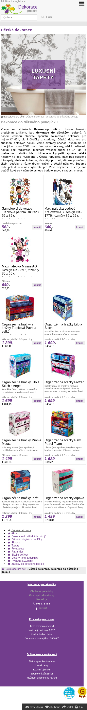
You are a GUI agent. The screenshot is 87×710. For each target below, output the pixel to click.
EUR (49, 16)
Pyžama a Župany (22, 560)
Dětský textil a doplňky (24, 557)
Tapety (15, 545)
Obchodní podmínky (41, 591)
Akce (14, 533)
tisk (80, 707)
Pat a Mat (17, 551)
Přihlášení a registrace (13, 1)
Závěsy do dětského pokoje (27, 563)
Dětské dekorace (21, 530)
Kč (43, 16)
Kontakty (41, 599)
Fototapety (17, 548)
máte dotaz (36, 707)
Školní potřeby (20, 554)
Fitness (15, 542)
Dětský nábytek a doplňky (26, 539)
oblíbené (54, 707)
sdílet (69, 707)
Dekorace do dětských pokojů (28, 536)
